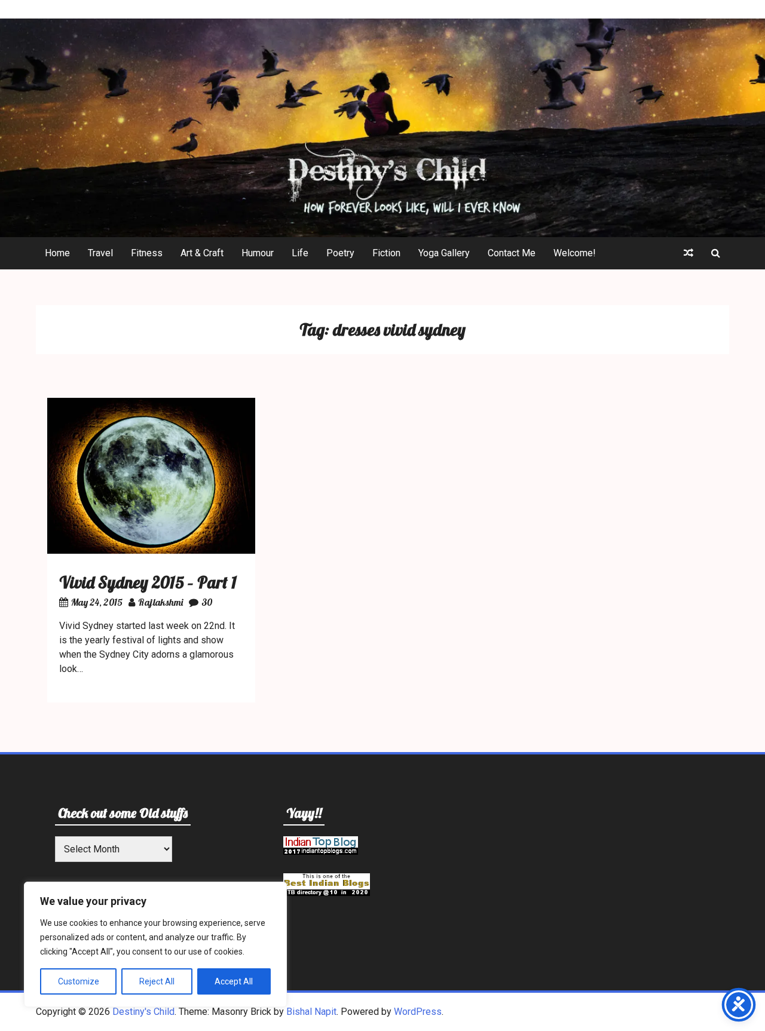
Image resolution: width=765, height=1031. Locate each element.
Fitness (147, 253)
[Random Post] (688, 253)
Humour (257, 253)
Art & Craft (202, 253)
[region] (155, 944)
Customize (78, 981)
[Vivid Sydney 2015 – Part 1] (151, 550)
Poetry (340, 253)
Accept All (234, 981)
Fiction (386, 253)
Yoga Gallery (444, 253)
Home (57, 253)
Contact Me (512, 253)
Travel (100, 253)
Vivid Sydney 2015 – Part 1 (148, 582)
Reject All (157, 981)
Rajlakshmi (160, 602)
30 (206, 602)
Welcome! (574, 253)
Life (300, 253)
